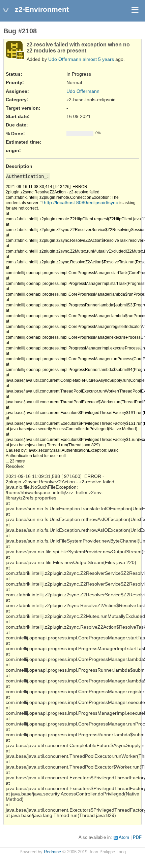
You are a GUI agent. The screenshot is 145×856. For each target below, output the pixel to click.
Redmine (52, 852)
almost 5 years (98, 59)
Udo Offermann (64, 59)
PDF (137, 837)
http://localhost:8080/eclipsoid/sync (81, 202)
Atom (124, 837)
